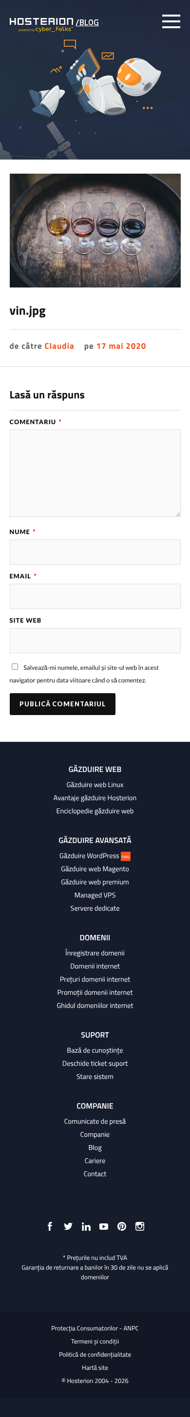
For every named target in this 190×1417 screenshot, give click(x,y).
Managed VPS (95, 895)
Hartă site (95, 1368)
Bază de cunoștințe (95, 1050)
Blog (94, 1147)
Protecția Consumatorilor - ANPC (94, 1328)
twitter (68, 1226)
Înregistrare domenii (95, 953)
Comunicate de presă (95, 1121)
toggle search (151, 22)
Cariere (95, 1160)
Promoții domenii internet (95, 992)
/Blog (87, 22)
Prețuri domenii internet (95, 979)
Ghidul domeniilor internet (95, 1005)
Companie (95, 1134)
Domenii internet (95, 966)
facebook (50, 1226)
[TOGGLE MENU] (171, 21)
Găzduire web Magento (95, 868)
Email (23, 576)
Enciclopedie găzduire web (95, 811)
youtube (103, 1226)
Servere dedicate (95, 908)
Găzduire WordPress (94, 855)
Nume (23, 532)
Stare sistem (95, 1076)
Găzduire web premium (95, 882)
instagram (139, 1226)
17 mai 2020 (121, 346)
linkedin (86, 1226)
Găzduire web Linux (94, 784)
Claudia (59, 346)
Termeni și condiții (95, 1341)
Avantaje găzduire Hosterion (95, 797)
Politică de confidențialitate (95, 1355)
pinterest (121, 1226)
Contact (95, 1173)
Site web (26, 620)
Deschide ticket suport (95, 1063)
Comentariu (36, 422)
